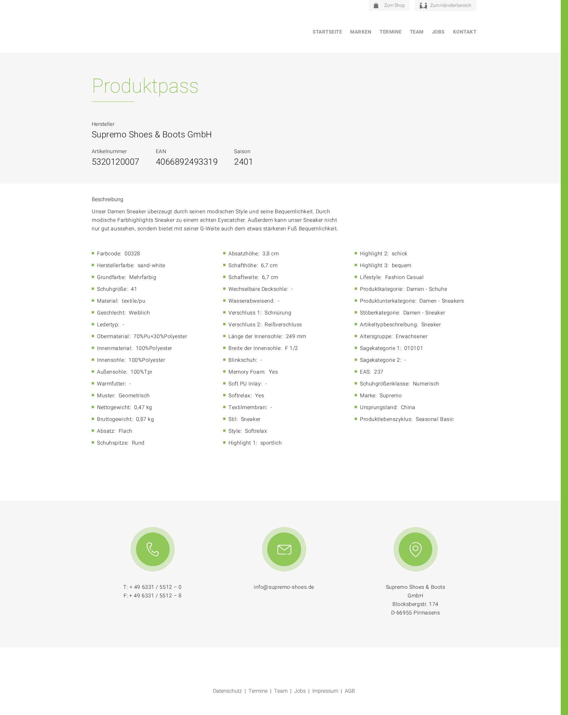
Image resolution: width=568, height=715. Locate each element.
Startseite (327, 31)
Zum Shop (394, 5)
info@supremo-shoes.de (284, 587)
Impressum (325, 691)
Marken (360, 31)
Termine (391, 31)
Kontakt (465, 31)
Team (417, 31)
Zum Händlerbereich (450, 5)
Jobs (438, 31)
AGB (350, 691)
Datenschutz (227, 691)
